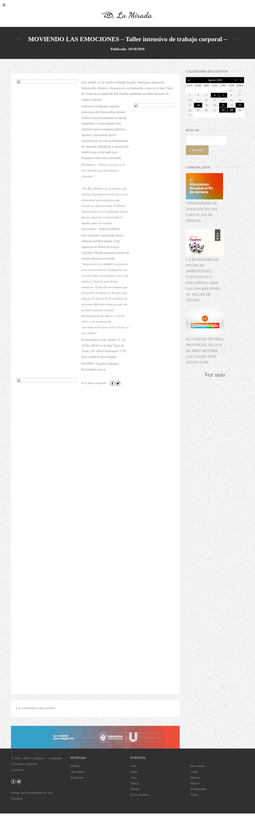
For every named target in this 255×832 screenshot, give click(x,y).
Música (194, 783)
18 (198, 105)
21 (223, 105)
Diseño (134, 789)
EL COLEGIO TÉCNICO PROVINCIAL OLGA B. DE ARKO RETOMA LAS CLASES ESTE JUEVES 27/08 (204, 350)
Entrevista (77, 777)
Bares (134, 771)
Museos (195, 777)
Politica (75, 766)
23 (239, 105)
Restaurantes (198, 789)
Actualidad (77, 771)
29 (231, 110)
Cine (133, 777)
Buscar (197, 150)
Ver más (214, 374)
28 (223, 110)
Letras (194, 771)
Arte (133, 766)
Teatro (194, 794)
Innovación (197, 766)
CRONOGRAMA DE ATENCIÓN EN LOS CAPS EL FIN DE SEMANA (201, 212)
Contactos (17, 769)
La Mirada (36, 758)
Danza (134, 783)
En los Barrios (139, 794)
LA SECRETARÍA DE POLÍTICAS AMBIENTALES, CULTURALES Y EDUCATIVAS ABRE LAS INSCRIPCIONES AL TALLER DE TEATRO (203, 280)
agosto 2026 (215, 80)
